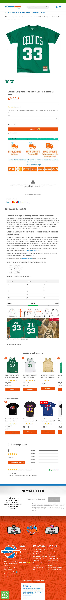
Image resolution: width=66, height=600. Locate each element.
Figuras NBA (36, 565)
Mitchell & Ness (11, 89)
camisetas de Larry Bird (26, 258)
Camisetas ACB (37, 551)
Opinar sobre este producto (16, 462)
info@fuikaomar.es (8, 570)
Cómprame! (33, 129)
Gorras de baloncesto (38, 567)
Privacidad (37, 580)
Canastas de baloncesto (39, 549)
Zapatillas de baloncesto (39, 554)
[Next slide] (58, 50)
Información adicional (14, 344)
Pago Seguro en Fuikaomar (54, 569)
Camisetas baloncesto (38, 558)
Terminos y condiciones (53, 558)
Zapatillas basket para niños (40, 556)
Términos (42, 580)
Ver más (48, 432)
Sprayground (36, 560)
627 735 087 (9, 567)
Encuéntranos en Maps (10, 572)
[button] (7, 81)
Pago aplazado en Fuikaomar (54, 567)
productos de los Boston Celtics (32, 250)
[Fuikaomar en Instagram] (52, 529)
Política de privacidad (52, 561)
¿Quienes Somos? (51, 556)
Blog (34, 569)
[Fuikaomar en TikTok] (13, 529)
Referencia (9, 339)
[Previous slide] (8, 50)
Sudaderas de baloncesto (39, 563)
